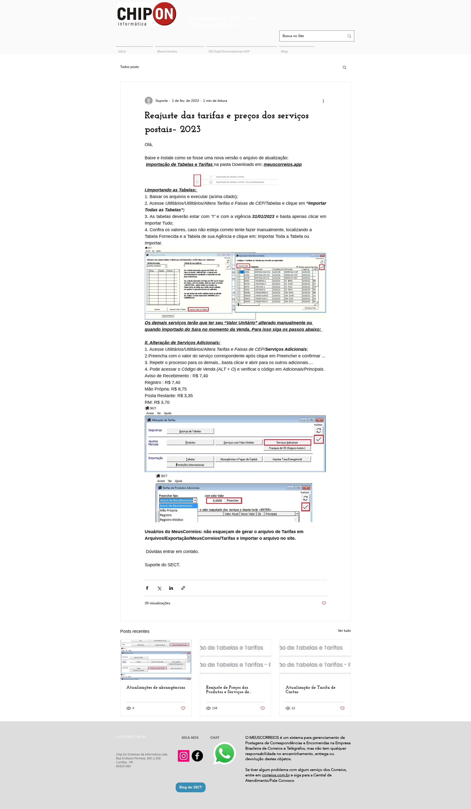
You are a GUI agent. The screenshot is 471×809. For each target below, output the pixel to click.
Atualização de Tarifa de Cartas (310, 690)
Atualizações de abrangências (155, 688)
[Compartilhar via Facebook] (147, 588)
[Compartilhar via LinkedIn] (171, 588)
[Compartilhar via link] (183, 588)
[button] (344, 67)
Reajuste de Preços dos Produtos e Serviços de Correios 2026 (227, 690)
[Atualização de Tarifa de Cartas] (315, 660)
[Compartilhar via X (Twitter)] (159, 588)
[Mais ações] (323, 101)
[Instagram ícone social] (183, 756)
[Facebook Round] (197, 756)
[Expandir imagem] (235, 181)
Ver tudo (344, 631)
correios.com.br (276, 775)
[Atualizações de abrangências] (155, 660)
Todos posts (129, 67)
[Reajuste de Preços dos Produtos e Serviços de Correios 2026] (235, 660)
